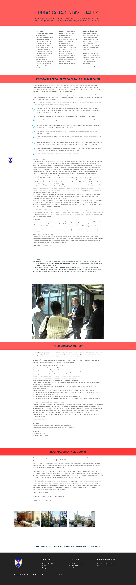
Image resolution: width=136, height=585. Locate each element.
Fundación (114, 160)
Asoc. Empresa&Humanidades (106, 564)
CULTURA (86, 547)
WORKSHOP (78, 547)
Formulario (72, 568)
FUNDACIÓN (61, 547)
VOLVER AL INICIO (95, 547)
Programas (123, 160)
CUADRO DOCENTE (51, 547)
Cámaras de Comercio (103, 566)
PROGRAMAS (70, 547)
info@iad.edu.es (78, 564)
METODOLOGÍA (40, 547)
